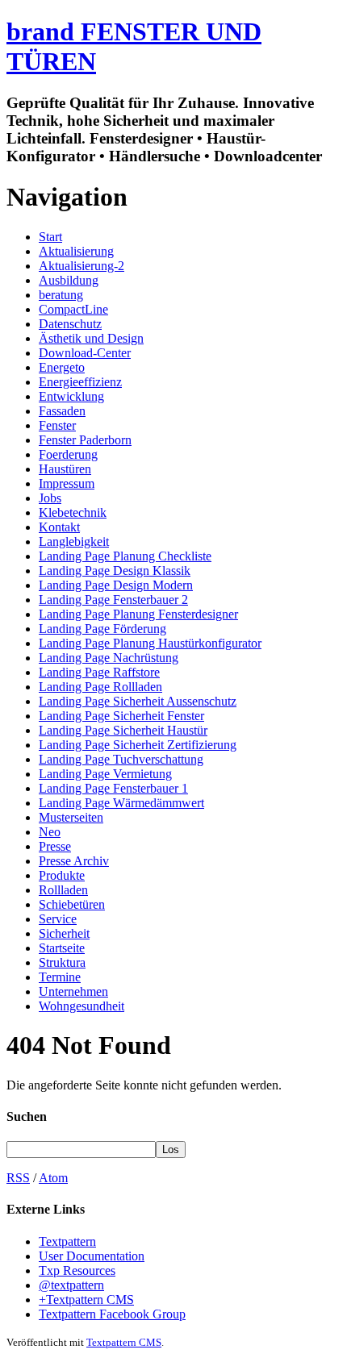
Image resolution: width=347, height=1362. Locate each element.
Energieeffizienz (80, 382)
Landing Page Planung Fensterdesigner (138, 614)
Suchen (26, 1116)
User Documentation (91, 1256)
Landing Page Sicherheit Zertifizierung (137, 745)
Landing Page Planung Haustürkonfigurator (150, 643)
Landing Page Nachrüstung (108, 657)
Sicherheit (64, 933)
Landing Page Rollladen (100, 686)
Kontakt (59, 527)
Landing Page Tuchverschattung (121, 759)
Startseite (62, 948)
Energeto (62, 367)
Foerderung (68, 454)
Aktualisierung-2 (81, 266)
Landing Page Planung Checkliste (125, 556)
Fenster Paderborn (85, 440)
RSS (18, 1178)
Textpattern (67, 1241)
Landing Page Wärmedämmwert (121, 803)
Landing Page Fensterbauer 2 (113, 599)
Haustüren (65, 469)
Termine (60, 977)
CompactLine (73, 309)
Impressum (66, 483)
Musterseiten (71, 817)
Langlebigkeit (74, 541)
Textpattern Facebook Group (112, 1314)
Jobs (50, 498)
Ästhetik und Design (91, 338)
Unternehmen (73, 991)
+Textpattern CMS (86, 1299)
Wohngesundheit (81, 1006)
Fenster (57, 425)
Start (50, 237)
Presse (55, 846)
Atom (53, 1178)
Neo (50, 832)
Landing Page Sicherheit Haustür (123, 730)
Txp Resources (77, 1270)
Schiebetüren (72, 904)
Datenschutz (70, 324)
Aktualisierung (76, 251)
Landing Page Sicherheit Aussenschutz (137, 701)
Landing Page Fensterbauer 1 (113, 788)
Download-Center (85, 353)
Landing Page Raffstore (99, 672)
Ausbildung (68, 280)
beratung (61, 295)
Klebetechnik (73, 512)
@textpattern (71, 1285)
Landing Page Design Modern (116, 585)
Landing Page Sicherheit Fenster (121, 716)
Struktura (62, 962)
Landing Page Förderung (102, 628)
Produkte (62, 875)
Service (58, 919)
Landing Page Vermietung (105, 774)
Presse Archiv (74, 861)
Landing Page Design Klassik (114, 570)
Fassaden (62, 411)
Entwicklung (71, 396)
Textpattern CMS (123, 1342)
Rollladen (63, 890)
